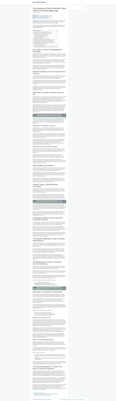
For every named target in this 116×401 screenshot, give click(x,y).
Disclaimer (74, 399)
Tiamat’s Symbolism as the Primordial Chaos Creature (43, 33)
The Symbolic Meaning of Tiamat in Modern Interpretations (43, 41)
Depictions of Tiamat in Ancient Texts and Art (41, 34)
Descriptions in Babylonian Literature (40, 35)
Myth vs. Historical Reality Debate (40, 45)
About (61, 399)
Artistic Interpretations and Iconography (41, 36)
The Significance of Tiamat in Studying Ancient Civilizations (44, 42)
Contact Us (64, 399)
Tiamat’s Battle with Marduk (38, 37)
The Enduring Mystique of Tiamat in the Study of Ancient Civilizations (45, 46)
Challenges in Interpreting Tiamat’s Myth (40, 43)
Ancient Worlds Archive (39, 2)
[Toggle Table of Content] (56, 30)
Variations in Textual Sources (39, 44)
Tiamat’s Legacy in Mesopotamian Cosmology (41, 38)
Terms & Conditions (80, 399)
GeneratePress (49, 399)
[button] (82, 2)
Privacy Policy (69, 399)
